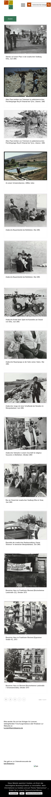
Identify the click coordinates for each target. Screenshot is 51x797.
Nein (21, 793)
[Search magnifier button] (49, 5)
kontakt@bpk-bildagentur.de (13, 728)
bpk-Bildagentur (9, 763)
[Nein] (48, 788)
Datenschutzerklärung (34, 793)
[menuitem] (22, 5)
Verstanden (13, 793)
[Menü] (22, 5)
